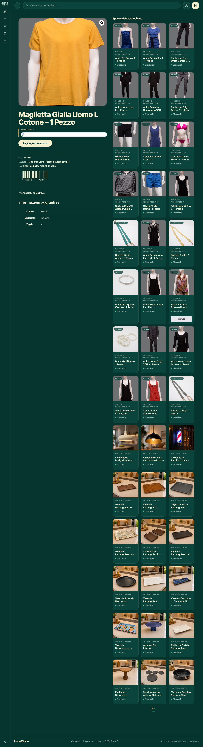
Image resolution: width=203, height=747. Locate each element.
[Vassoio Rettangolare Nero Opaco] (181, 531)
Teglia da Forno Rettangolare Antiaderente (179, 506)
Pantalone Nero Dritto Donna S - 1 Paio (180, 59)
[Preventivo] (5, 34)
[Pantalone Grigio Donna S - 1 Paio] (181, 85)
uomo (53, 166)
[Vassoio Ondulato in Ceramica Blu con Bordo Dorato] (181, 578)
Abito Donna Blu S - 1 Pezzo (153, 59)
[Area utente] (5, 41)
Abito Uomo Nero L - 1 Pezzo (124, 109)
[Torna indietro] (17, 5)
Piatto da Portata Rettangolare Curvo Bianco (180, 647)
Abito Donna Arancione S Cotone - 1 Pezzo (152, 412)
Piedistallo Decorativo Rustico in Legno (124, 694)
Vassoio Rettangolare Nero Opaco (181, 553)
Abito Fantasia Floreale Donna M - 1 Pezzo (181, 306)
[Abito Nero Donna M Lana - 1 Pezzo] (181, 339)
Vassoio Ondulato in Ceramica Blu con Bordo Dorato (181, 600)
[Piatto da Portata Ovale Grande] (153, 719)
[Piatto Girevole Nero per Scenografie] (125, 719)
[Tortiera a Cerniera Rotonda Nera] (181, 672)
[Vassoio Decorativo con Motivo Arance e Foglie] (125, 625)
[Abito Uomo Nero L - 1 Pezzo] (125, 85)
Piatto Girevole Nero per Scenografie (123, 740)
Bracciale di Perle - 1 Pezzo (125, 363)
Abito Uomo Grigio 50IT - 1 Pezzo (153, 363)
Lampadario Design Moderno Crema (124, 459)
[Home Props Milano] (5, 4)
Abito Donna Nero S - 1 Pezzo (125, 412)
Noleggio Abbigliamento (58, 161)
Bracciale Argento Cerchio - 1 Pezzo (125, 306)
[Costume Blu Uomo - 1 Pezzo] (153, 183)
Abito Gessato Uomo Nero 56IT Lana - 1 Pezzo (152, 109)
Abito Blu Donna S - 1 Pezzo (125, 59)
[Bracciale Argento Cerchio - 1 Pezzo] (125, 282)
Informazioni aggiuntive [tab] (31, 192)
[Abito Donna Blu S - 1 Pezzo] (153, 35)
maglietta (34, 166)
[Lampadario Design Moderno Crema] (125, 437)
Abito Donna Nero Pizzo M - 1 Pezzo (153, 256)
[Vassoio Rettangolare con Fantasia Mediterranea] (125, 531)
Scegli (181, 318)
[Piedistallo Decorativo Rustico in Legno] (125, 672)
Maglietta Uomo (36, 161)
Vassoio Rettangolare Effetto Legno (150, 506)
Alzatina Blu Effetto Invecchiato (149, 647)
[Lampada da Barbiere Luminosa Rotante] (181, 437)
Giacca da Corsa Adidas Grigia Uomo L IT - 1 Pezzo (124, 207)
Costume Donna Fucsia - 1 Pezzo (180, 158)
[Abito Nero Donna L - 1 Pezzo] (181, 183)
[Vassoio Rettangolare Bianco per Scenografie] (153, 578)
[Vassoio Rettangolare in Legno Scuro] (125, 484)
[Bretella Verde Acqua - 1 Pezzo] (125, 233)
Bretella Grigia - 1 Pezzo (180, 412)
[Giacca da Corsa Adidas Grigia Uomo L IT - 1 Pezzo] (125, 183)
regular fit (45, 166)
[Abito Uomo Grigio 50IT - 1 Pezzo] (153, 339)
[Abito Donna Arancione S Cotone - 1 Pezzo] (153, 388)
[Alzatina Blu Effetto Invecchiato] (153, 625)
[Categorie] (5, 19)
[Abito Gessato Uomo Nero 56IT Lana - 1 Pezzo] (153, 85)
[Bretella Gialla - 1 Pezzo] (181, 233)
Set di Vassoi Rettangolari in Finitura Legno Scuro (151, 553)
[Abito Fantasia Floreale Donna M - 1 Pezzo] (181, 282)
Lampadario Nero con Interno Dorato (153, 459)
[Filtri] (5, 26)
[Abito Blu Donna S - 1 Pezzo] (125, 35)
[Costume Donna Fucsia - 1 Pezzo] (181, 134)
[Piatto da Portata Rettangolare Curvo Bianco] (181, 625)
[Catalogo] (5, 12)
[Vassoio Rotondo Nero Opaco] (125, 578)
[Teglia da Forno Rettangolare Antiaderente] (181, 484)
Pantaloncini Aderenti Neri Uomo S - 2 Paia (124, 158)
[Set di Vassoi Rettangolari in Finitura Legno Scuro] (153, 531)
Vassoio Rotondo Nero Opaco (124, 600)
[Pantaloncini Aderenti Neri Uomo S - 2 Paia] (125, 134)
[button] (101, 23)
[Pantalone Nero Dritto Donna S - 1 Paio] (181, 35)
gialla (25, 166)
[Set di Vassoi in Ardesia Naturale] (153, 672)
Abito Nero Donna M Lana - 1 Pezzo (181, 363)
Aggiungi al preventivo (35, 143)
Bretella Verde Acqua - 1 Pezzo (124, 256)
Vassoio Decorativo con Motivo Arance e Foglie (124, 647)
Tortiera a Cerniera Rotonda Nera (181, 694)
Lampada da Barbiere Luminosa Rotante (181, 459)
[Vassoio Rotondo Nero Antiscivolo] (181, 719)
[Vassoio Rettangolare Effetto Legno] (153, 484)
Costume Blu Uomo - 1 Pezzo (151, 207)
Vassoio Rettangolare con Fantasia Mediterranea (124, 553)
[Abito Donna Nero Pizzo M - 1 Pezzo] (153, 233)
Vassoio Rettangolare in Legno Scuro (123, 506)
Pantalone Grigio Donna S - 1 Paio (180, 109)
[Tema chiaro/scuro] (5, 742)
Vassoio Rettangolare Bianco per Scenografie (150, 600)
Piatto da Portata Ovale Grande (152, 740)
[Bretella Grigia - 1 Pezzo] (181, 388)
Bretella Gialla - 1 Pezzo (180, 256)
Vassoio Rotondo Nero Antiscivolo (180, 740)
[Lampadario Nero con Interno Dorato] (153, 437)
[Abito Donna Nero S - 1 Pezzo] (125, 388)
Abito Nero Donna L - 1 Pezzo (181, 207)
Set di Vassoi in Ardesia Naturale (152, 694)
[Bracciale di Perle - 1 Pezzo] (125, 339)
